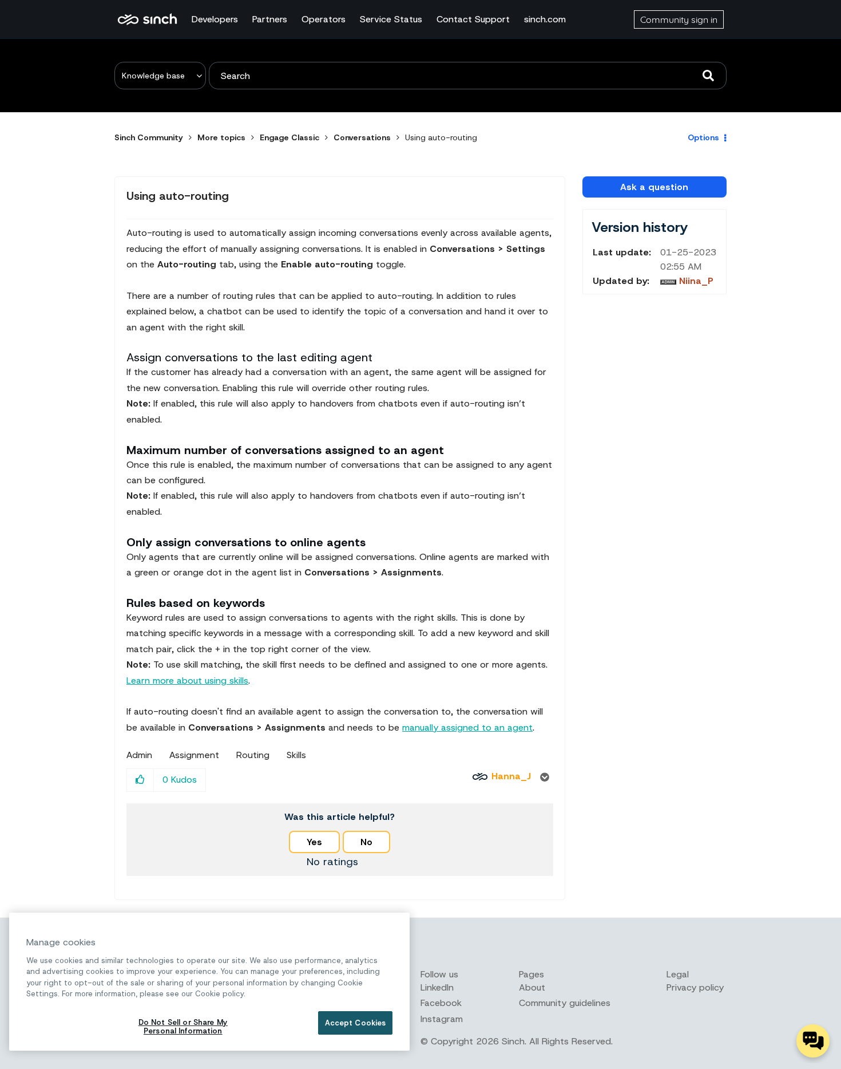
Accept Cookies (355, 1023)
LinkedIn (437, 987)
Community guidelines (564, 1003)
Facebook (441, 1003)
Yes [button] (314, 842)
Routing (252, 755)
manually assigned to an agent (467, 727)
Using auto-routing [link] (441, 137)
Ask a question (654, 187)
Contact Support (473, 19)
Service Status (391, 19)
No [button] (366, 842)
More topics (221, 137)
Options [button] (703, 137)
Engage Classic (289, 137)
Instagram (441, 1019)
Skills (296, 755)
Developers (215, 19)
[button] (140, 780)
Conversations (362, 137)
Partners (269, 19)
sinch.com (545, 19)
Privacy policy (695, 987)
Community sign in (678, 19)
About (532, 987)
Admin (139, 755)
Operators (324, 19)
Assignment (194, 755)
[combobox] (468, 75)
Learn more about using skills (187, 680)
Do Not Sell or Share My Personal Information (183, 1026)
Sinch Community (147, 19)
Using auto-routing (177, 195)
